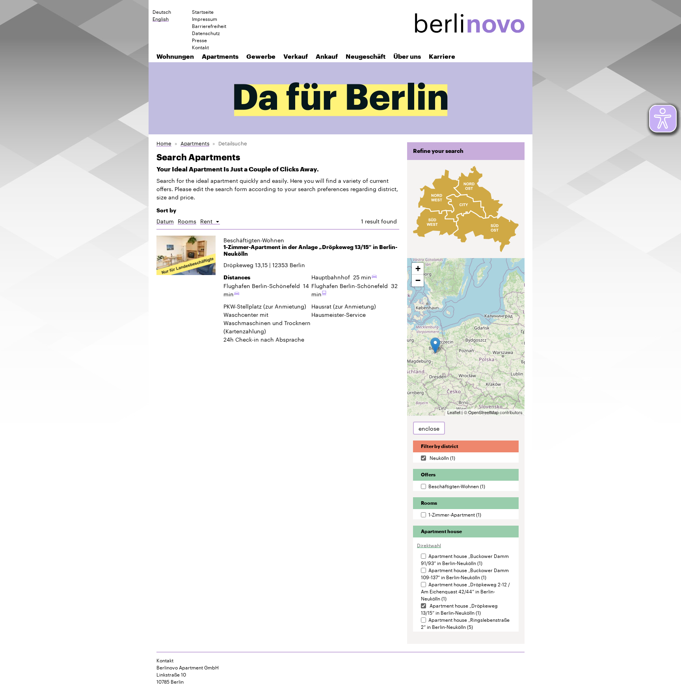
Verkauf (295, 56)
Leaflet (453, 412)
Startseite (203, 11)
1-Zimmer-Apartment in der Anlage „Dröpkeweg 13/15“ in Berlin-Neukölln (310, 250)
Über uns (407, 56)
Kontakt (200, 46)
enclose (429, 428)
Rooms (187, 221)
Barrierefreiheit (209, 25)
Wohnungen (175, 56)
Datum (165, 221)
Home (163, 143)
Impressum (204, 18)
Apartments (220, 56)
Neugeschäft (365, 56)
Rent (210, 221)
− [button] (418, 280)
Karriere (442, 56)
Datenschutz (206, 32)
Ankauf (327, 56)
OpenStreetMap (483, 412)
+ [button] (418, 268)
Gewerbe (260, 56)
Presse (199, 39)
